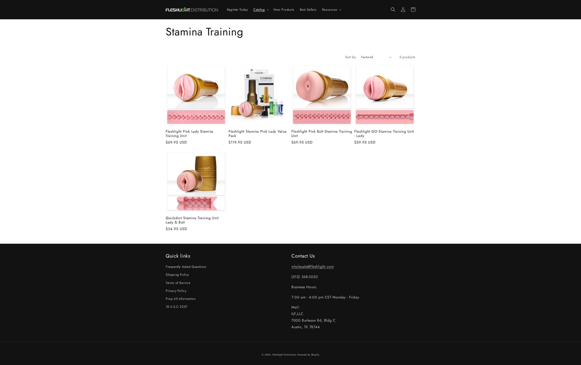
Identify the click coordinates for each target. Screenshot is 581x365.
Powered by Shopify (308, 354)
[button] (261, 9)
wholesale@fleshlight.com (312, 266)
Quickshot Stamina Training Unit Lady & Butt (192, 220)
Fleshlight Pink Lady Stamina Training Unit (189, 133)
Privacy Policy (176, 290)
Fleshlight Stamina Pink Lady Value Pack (257, 133)
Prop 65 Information (180, 298)
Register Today (237, 9)
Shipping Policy (177, 274)
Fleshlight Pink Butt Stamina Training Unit (321, 133)
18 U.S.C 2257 (176, 306)
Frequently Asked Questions (186, 266)
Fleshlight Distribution (284, 354)
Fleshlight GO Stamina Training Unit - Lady (384, 133)
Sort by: (350, 57)
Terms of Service (178, 283)
